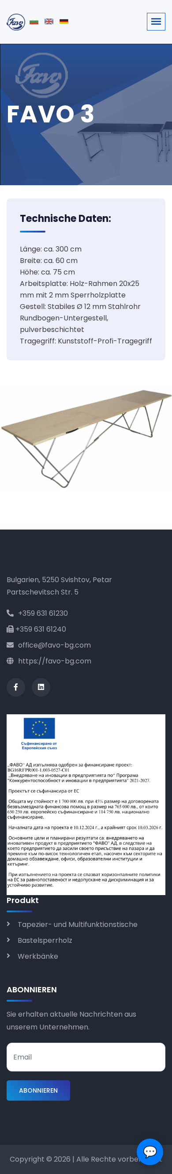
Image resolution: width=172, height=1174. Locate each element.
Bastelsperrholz (45, 940)
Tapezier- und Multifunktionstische (78, 924)
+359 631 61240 (40, 629)
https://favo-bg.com (54, 661)
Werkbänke (38, 956)
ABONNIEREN (38, 1090)
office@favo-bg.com (54, 645)
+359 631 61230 (43, 613)
